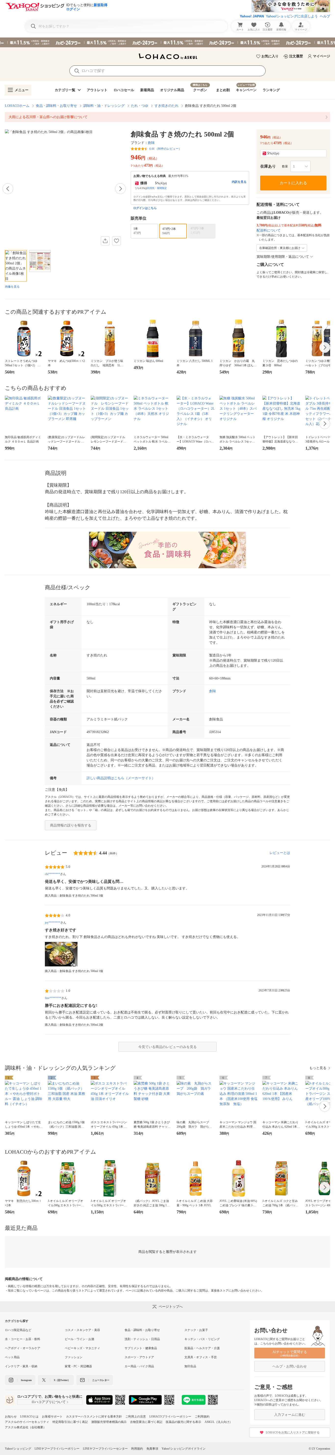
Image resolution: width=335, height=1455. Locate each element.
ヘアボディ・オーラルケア (22, 1348)
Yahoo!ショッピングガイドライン (184, 1448)
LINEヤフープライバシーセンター (105, 1448)
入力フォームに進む (289, 1415)
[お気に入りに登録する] (116, 240)
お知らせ (11, 1416)
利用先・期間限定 (157, 188)
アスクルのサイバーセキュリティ (27, 1422)
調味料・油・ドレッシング (104, 106)
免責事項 (152, 1448)
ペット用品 (12, 1357)
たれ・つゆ (139, 106)
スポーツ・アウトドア (139, 1357)
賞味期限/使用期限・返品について (283, 257)
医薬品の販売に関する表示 (183, 1422)
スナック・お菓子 (196, 1330)
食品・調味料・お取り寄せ (56, 106)
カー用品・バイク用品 (139, 1366)
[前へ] (7, 188)
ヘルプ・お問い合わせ (289, 1366)
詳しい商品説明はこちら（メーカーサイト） (121, 778)
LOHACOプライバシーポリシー (170, 1416)
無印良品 (190, 1366)
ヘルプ (325, 16)
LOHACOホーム (17, 106)
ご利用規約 (202, 1416)
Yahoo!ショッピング (18, 1448)
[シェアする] (105, 240)
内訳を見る (239, 182)
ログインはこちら (145, 208)
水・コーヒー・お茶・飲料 (22, 1339)
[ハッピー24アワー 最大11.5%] (167, 42)
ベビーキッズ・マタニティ (82, 1348)
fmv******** (53, 998)
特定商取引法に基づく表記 (70, 1422)
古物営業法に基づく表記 (146, 1422)
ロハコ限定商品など (18, 1330)
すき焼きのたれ (167, 106)
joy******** (52, 922)
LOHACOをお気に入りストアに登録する (293, 1432)
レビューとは (280, 853)
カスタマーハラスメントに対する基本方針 (94, 1416)
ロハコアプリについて (48, 1402)
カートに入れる (293, 183)
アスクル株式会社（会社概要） (25, 1427)
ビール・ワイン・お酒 (79, 1339)
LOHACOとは (29, 1416)
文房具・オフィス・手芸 (200, 1357)
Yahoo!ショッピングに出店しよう (292, 16)
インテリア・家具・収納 (21, 1366)
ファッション (73, 1357)
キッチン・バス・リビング (202, 1339)
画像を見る (12, 286)
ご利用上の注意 (135, 1416)
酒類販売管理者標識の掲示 (109, 1422)
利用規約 (137, 1448)
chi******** (52, 874)
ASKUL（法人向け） (218, 1422)
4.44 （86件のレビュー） (165, 148)
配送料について (269, 230)
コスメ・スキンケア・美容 (82, 1330)
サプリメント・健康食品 (141, 1348)
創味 (151, 143)
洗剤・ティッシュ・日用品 (142, 1339)
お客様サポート (52, 1416)
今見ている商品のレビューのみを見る (167, 1047)
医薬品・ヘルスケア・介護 (202, 1348)
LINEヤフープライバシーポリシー (57, 1448)
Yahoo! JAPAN (252, 16)
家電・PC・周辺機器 (78, 1366)
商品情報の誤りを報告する (70, 825)
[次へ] (120, 188)
